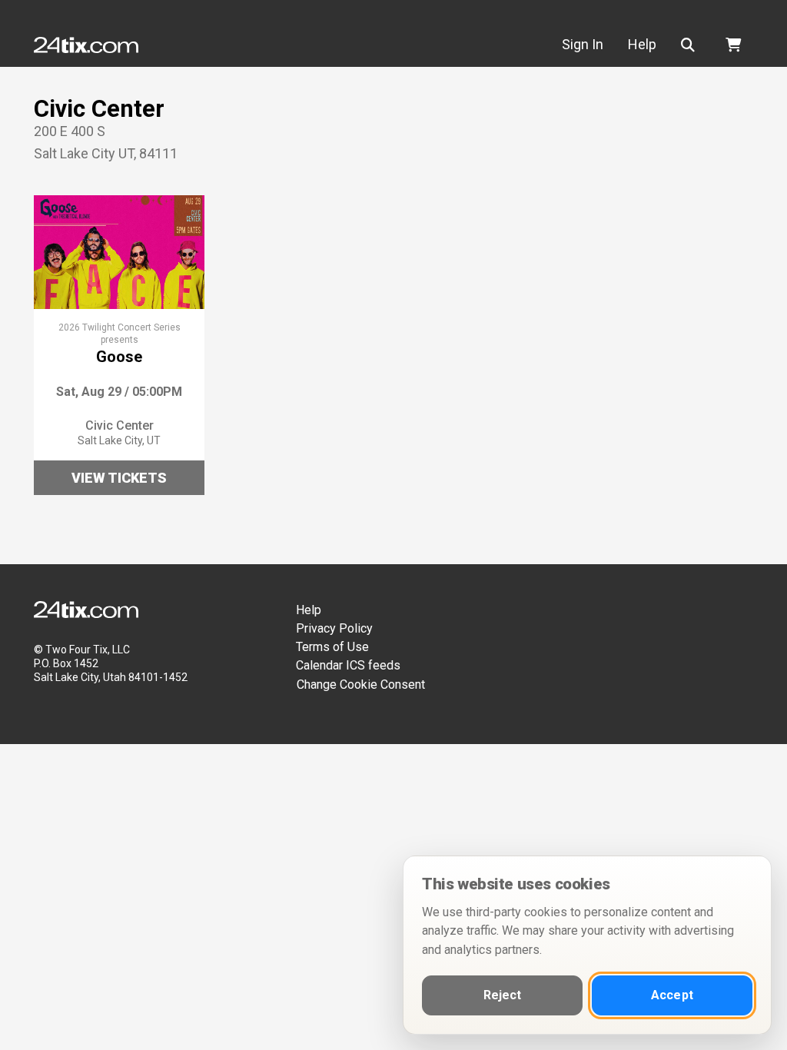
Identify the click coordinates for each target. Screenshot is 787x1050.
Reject (502, 995)
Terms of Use (332, 647)
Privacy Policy (334, 628)
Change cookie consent (361, 684)
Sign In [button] (582, 44)
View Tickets (119, 478)
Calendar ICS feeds (348, 665)
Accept (672, 995)
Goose (119, 356)
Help (308, 610)
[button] (691, 45)
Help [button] (642, 44)
